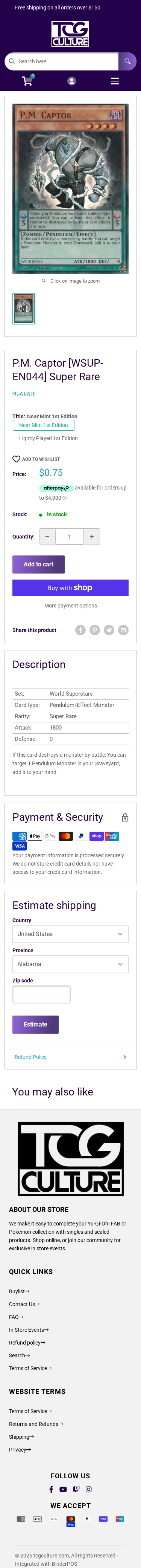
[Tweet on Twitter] (109, 630)
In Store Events (26, 1330)
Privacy (17, 1450)
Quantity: (23, 537)
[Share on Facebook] (80, 630)
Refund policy (25, 1343)
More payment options (70, 606)
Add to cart (38, 564)
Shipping (19, 1437)
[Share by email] (123, 630)
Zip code (22, 980)
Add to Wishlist (41, 459)
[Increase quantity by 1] (92, 537)
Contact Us (22, 1304)
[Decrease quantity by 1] (47, 537)
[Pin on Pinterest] (94, 630)
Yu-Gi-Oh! (24, 394)
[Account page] (71, 81)
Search (17, 1355)
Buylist (17, 1291)
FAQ (14, 1317)
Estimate (35, 1024)
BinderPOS (64, 1564)
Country (21, 920)
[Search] (127, 61)
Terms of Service (28, 1368)
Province (22, 950)
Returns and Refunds (33, 1424)
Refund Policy (31, 1057)
